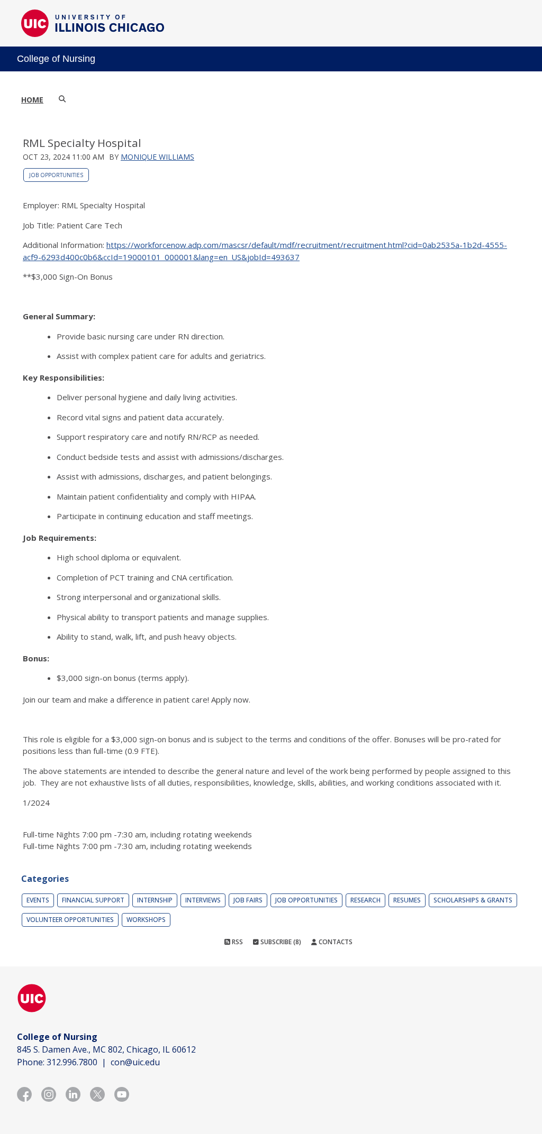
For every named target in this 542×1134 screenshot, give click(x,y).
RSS (236, 941)
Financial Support (93, 900)
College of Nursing (56, 58)
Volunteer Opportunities (70, 919)
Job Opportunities (56, 175)
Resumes (407, 900)
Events (37, 900)
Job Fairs (248, 900)
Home (32, 100)
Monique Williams (157, 157)
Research (365, 900)
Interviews (203, 900)
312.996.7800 (72, 1062)
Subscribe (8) (280, 941)
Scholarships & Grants (472, 900)
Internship (155, 900)
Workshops (146, 919)
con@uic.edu (135, 1062)
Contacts (335, 941)
